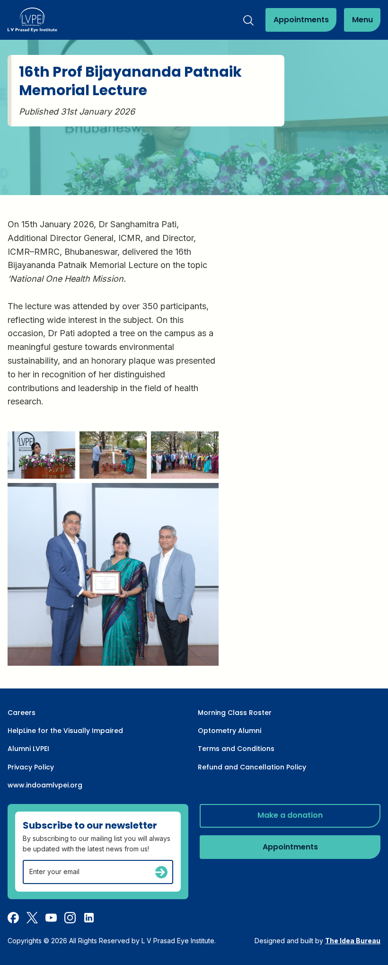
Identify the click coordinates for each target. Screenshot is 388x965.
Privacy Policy (31, 767)
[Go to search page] (248, 20)
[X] (32, 917)
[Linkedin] (89, 917)
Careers (21, 712)
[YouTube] (51, 917)
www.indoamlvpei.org (45, 785)
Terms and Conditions (236, 748)
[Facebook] (13, 917)
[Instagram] (70, 917)
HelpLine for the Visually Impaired (65, 730)
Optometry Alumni (229, 730)
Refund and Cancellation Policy (252, 767)
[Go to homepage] (32, 20)
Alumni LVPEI (28, 748)
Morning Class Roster (235, 712)
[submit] (161, 872)
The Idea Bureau (352, 941)
